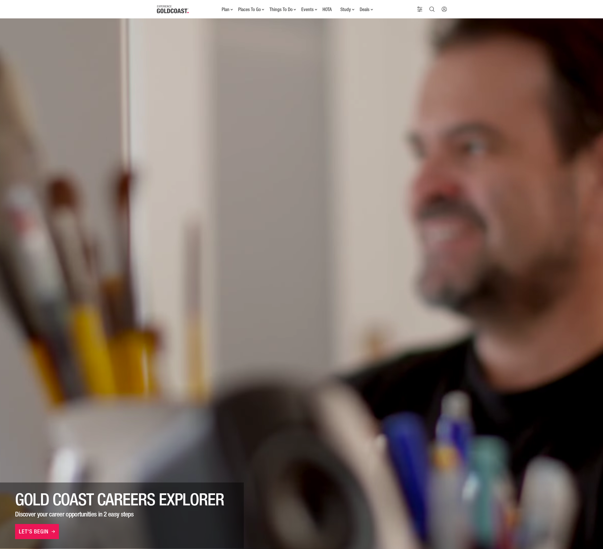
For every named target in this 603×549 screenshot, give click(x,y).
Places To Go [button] (249, 9)
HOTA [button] (327, 9)
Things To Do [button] (281, 9)
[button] (419, 9)
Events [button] (307, 9)
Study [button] (345, 9)
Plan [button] (225, 9)
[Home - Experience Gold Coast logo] (172, 9)
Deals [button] (365, 9)
